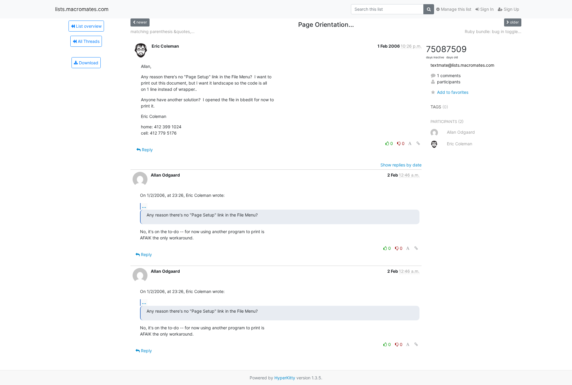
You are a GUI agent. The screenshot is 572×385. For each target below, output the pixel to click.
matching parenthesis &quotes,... (162, 31)
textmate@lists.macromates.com (462, 65)
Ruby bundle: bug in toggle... (493, 31)
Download (88, 62)
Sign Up (511, 9)
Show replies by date (401, 164)
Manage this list (455, 9)
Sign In (486, 9)
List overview (88, 26)
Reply (147, 149)
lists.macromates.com (81, 9)
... (144, 206)
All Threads (88, 41)
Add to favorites (452, 92)
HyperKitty (284, 377)
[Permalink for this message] (418, 143)
